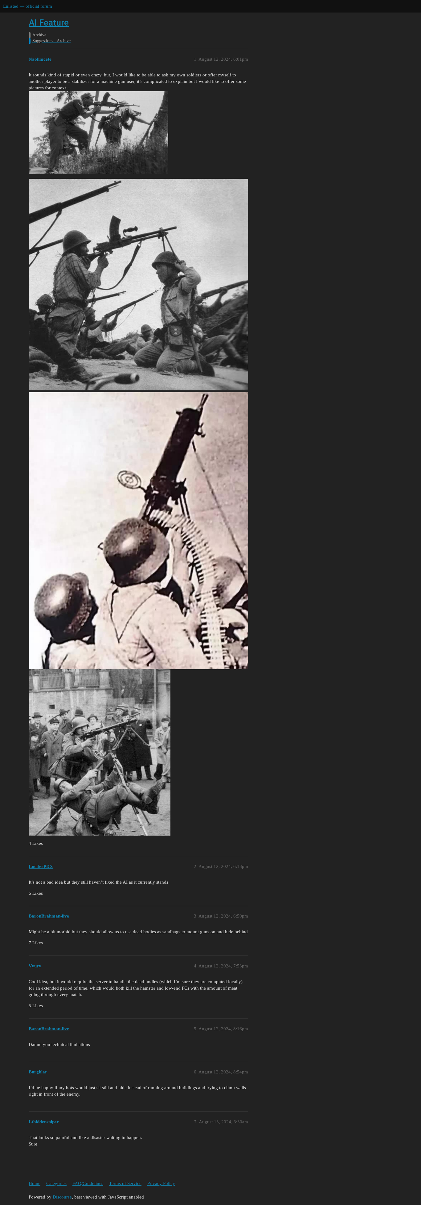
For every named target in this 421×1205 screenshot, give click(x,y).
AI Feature (49, 23)
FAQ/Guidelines (87, 1183)
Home (34, 1183)
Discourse (62, 1197)
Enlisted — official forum (27, 6)
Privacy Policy (161, 1183)
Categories (56, 1183)
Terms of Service (125, 1183)
